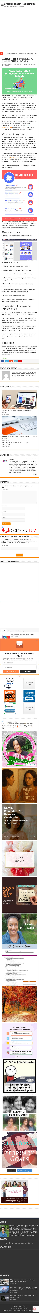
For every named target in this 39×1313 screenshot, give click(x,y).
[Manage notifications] (34, 1308)
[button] (19, 655)
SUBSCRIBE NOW (11, 671)
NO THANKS (28, 671)
